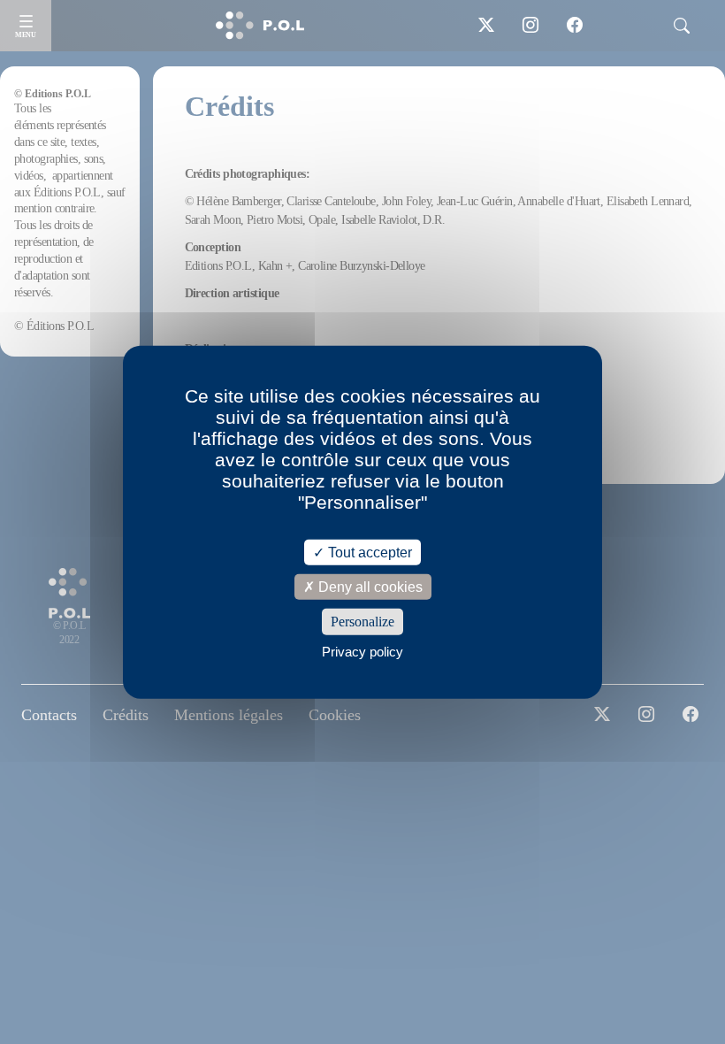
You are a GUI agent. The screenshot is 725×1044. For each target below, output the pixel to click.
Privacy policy (362, 650)
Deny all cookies (369, 587)
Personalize (362, 621)
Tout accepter (368, 552)
